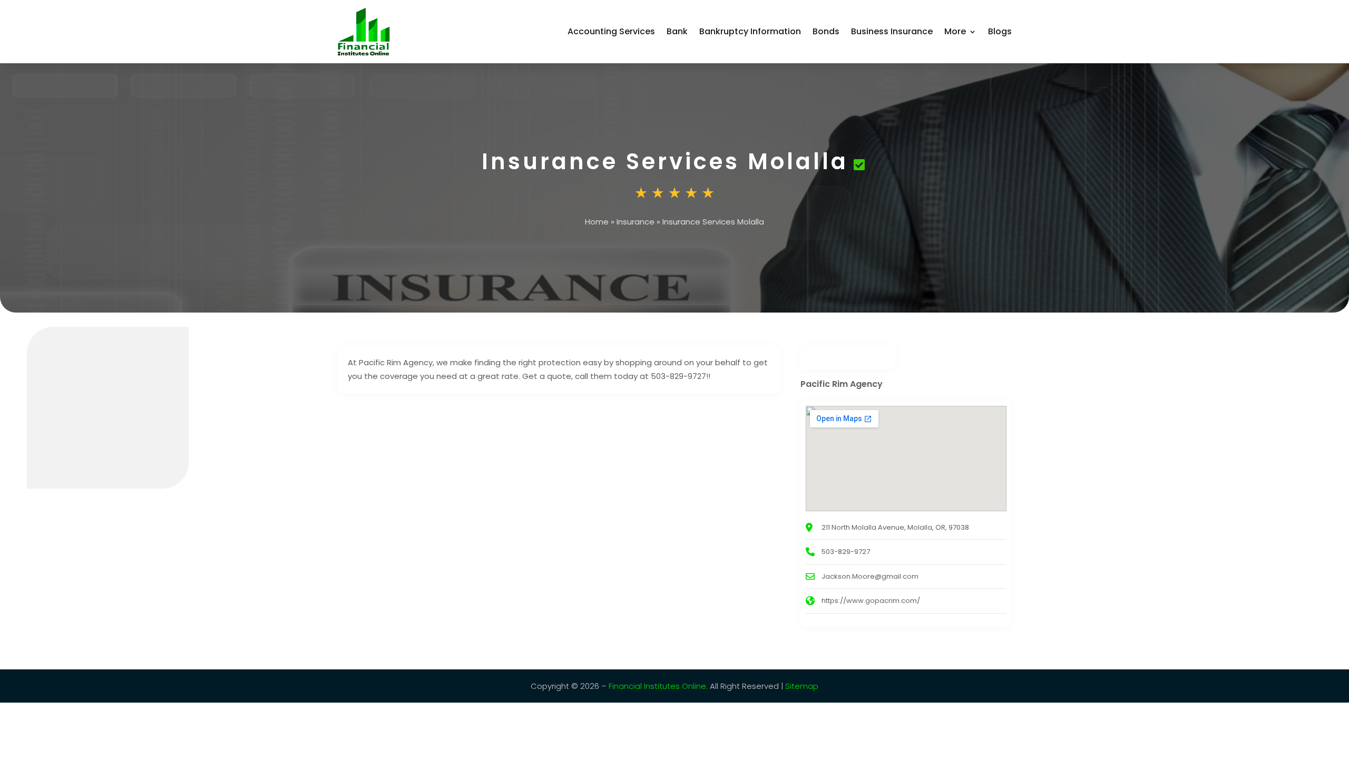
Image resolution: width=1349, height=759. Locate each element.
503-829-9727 (846, 552)
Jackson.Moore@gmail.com (870, 576)
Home (597, 221)
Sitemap (801, 686)
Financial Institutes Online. (658, 686)
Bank (677, 31)
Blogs (1000, 31)
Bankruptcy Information (750, 31)
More (955, 31)
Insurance (635, 221)
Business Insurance (892, 31)
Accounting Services (611, 31)
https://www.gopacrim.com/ (871, 601)
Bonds (826, 31)
